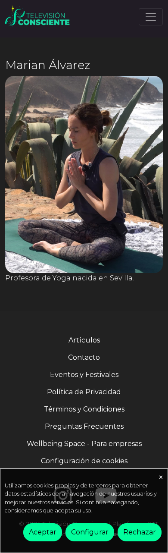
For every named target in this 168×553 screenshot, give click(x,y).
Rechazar (139, 532)
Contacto (84, 357)
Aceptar (42, 532)
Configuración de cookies (84, 461)
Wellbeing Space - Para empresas (84, 444)
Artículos (84, 340)
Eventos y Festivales (84, 375)
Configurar (90, 532)
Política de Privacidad (84, 392)
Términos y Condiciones (84, 409)
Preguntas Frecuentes (84, 426)
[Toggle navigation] (151, 16)
